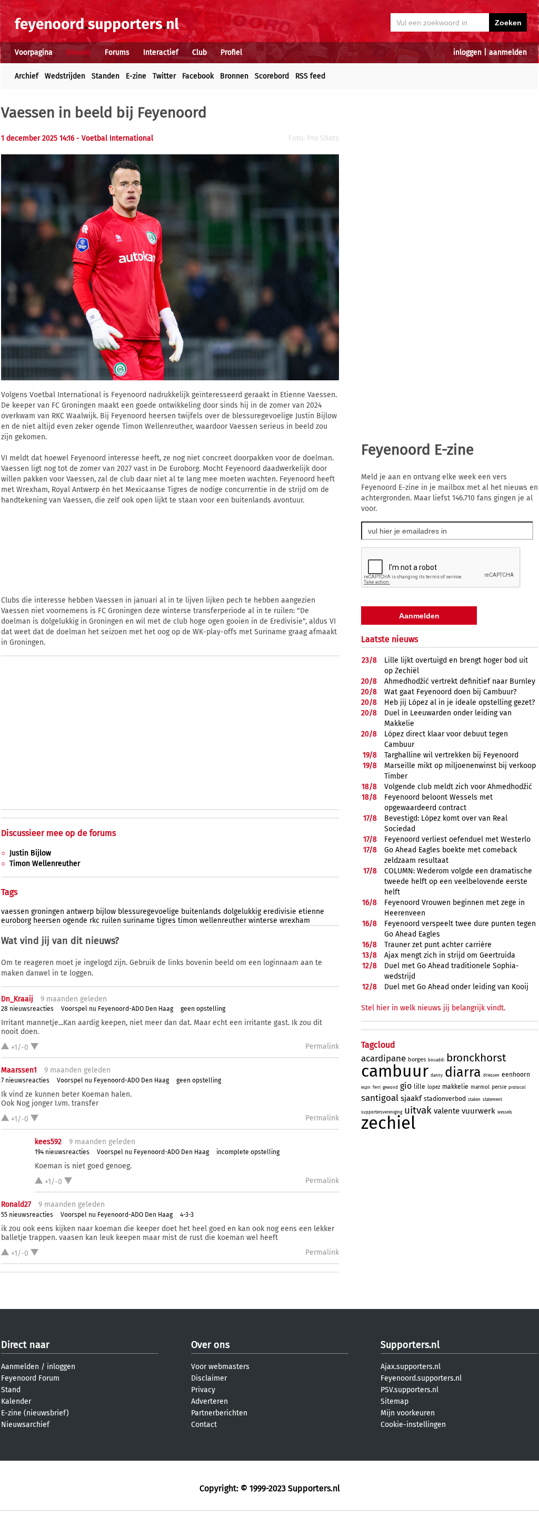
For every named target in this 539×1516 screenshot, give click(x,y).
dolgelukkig (242, 911)
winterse (262, 920)
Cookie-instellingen (413, 1424)
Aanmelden (20, 1366)
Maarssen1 (19, 1070)
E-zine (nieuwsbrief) (35, 1413)
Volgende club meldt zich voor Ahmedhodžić (458, 786)
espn (366, 1087)
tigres (166, 920)
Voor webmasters (220, 1366)
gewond (390, 1087)
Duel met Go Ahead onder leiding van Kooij (456, 986)
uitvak (418, 1110)
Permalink (322, 1046)
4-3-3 (187, 1214)
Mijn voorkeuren (408, 1413)
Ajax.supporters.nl (411, 1366)
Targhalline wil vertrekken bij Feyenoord (451, 755)
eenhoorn (516, 1074)
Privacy (203, 1389)
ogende (75, 920)
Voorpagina (34, 52)
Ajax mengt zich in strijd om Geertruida (449, 955)
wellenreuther (222, 920)
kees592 (48, 1141)
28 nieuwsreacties (27, 1008)
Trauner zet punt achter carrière (438, 944)
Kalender (16, 1401)
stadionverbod (445, 1098)
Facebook (198, 76)
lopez (433, 1087)
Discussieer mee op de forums (58, 833)
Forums (117, 52)
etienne (311, 911)
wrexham (295, 920)
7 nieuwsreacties (25, 1080)
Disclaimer (209, 1378)
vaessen (15, 911)
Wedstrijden (65, 76)
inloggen (467, 52)
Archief (26, 76)
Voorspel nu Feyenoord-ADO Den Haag (117, 1008)
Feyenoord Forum (30, 1378)
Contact (204, 1424)
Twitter (164, 76)
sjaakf (411, 1098)
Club (199, 52)
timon (187, 920)
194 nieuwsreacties (62, 1152)
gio (406, 1086)
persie (499, 1087)
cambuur (394, 1071)
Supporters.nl (410, 1345)
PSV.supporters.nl (409, 1389)
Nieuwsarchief (25, 1424)
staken (474, 1099)
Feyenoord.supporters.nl (421, 1378)
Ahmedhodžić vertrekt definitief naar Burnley (459, 681)
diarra (463, 1072)
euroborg (16, 920)
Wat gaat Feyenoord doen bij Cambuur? (450, 691)
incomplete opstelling (248, 1152)
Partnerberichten (219, 1413)
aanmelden (508, 52)
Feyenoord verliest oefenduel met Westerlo (457, 839)
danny (437, 1075)
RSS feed (310, 76)
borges (417, 1059)
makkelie (455, 1086)
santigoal (379, 1098)
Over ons (210, 1345)
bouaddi (436, 1060)
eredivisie (279, 911)
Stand (11, 1389)
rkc (94, 920)
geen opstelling (203, 1008)
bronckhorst (476, 1058)
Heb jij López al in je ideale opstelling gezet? (459, 702)
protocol (516, 1087)
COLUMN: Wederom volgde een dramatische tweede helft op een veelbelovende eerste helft (458, 882)
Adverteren (209, 1401)
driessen (491, 1075)
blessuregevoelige (148, 911)
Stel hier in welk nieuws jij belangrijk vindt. (433, 1007)
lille (419, 1086)
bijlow (106, 911)
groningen (47, 911)
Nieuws (78, 52)
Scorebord (272, 76)
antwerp (80, 911)
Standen (105, 76)
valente (447, 1111)
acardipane (383, 1058)
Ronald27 (16, 1204)
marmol (480, 1087)
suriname (139, 920)
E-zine (136, 76)
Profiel (231, 52)
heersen (47, 920)
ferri (377, 1087)
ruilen (111, 920)
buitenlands (201, 911)
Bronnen (234, 76)
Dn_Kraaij (17, 999)
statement (492, 1099)
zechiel (388, 1123)
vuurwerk (478, 1111)
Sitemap (394, 1401)
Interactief (160, 52)
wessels (504, 1112)
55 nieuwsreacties (27, 1214)
